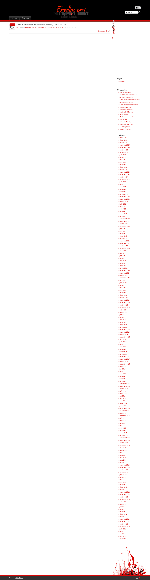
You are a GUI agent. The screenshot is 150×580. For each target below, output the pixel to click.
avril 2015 (123, 428)
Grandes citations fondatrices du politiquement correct (42, 27)
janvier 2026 (124, 142)
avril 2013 (123, 482)
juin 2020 (123, 285)
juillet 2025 (123, 155)
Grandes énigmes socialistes (129, 105)
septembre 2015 (125, 416)
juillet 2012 (123, 504)
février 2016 (123, 403)
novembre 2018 (125, 332)
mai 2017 (123, 371)
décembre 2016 (125, 384)
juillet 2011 (123, 529)
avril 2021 (123, 261)
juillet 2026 (123, 137)
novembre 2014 (125, 440)
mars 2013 (123, 484)
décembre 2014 (125, 438)
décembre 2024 (125, 172)
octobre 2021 (124, 246)
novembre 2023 (125, 199)
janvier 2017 (124, 381)
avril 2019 (123, 320)
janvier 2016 (124, 406)
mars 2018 (123, 349)
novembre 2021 (125, 243)
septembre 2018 (125, 337)
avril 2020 (123, 290)
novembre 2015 (125, 411)
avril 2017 (123, 374)
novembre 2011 (124, 521)
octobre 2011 (124, 524)
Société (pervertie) (125, 129)
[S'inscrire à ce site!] (138, 8)
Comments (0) (102, 31)
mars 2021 (123, 263)
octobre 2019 (124, 305)
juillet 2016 (123, 393)
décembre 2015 (125, 408)
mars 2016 (123, 401)
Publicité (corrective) (126, 124)
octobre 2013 (124, 470)
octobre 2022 (124, 224)
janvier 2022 (124, 238)
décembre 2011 (124, 519)
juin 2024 (123, 184)
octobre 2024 (124, 177)
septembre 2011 (125, 526)
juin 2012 (123, 507)
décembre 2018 (125, 329)
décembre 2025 (125, 145)
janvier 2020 (124, 297)
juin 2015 (123, 423)
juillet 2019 (123, 312)
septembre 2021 (125, 248)
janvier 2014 (124, 462)
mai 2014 (123, 455)
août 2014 (123, 448)
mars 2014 (123, 460)
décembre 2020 (125, 270)
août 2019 (123, 310)
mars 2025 (123, 165)
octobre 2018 (124, 334)
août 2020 (123, 280)
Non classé (123, 119)
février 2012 (123, 514)
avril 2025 (123, 162)
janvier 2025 (124, 169)
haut (137, 578)
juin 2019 (123, 315)
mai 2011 (122, 534)
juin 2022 (123, 229)
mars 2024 (123, 189)
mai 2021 (123, 258)
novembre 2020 (125, 273)
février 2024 (123, 192)
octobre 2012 (124, 497)
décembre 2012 (125, 492)
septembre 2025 (125, 152)
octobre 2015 (124, 413)
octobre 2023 (124, 201)
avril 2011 (123, 536)
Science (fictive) (125, 127)
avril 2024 (123, 187)
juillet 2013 (123, 475)
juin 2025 (123, 157)
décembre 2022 (125, 219)
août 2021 (123, 251)
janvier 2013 (124, 489)
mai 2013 (123, 480)
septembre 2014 (125, 445)
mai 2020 (123, 288)
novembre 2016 (125, 386)
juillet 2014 (123, 450)
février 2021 (123, 265)
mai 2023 (123, 206)
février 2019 (123, 325)
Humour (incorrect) (125, 107)
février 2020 (123, 295)
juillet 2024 (123, 182)
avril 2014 (123, 457)
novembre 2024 (125, 174)
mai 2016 (123, 396)
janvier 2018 (124, 354)
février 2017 (123, 379)
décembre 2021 (125, 241)
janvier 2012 (124, 516)
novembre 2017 (125, 359)
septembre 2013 (125, 472)
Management (124, 114)
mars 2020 (123, 293)
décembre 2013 (125, 465)
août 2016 (123, 391)
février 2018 (123, 352)
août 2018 (123, 339)
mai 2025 (123, 160)
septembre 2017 (125, 364)
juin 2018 (123, 344)
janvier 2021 (124, 268)
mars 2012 (123, 512)
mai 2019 (123, 317)
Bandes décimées (125, 92)
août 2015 (123, 418)
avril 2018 (123, 347)
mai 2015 (123, 425)
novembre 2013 (125, 467)
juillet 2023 (123, 204)
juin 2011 (122, 531)
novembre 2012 (125, 494)
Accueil (14, 18)
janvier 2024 (124, 194)
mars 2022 (123, 234)
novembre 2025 (125, 147)
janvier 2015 (124, 435)
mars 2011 (123, 539)
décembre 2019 (125, 300)
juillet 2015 (123, 421)
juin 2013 (123, 477)
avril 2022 (123, 231)
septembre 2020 (125, 278)
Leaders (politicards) (126, 112)
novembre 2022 (125, 221)
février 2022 (123, 236)
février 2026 (123, 140)
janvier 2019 (124, 327)
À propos (25, 18)
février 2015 (123, 433)
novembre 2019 (125, 302)
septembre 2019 (125, 307)
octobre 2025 (124, 150)
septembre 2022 (125, 226)
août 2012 (123, 502)
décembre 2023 (125, 196)
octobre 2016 (124, 389)
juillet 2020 (123, 283)
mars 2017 (123, 376)
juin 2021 (123, 256)
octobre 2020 (124, 275)
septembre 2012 (125, 499)
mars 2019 (123, 322)
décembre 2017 (125, 356)
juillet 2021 (123, 253)
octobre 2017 (124, 361)
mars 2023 (123, 211)
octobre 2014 (124, 443)
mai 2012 (123, 509)
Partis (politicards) (125, 122)
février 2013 (123, 487)
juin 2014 (123, 453)
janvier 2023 (124, 216)
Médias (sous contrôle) (127, 117)
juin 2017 (123, 369)
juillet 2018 (123, 342)
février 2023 (123, 214)
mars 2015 (123, 430)
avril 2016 (123, 398)
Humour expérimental (126, 109)
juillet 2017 (123, 366)
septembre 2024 (125, 179)
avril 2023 (123, 209)
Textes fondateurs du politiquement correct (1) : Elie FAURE (41, 24)
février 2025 (123, 167)
